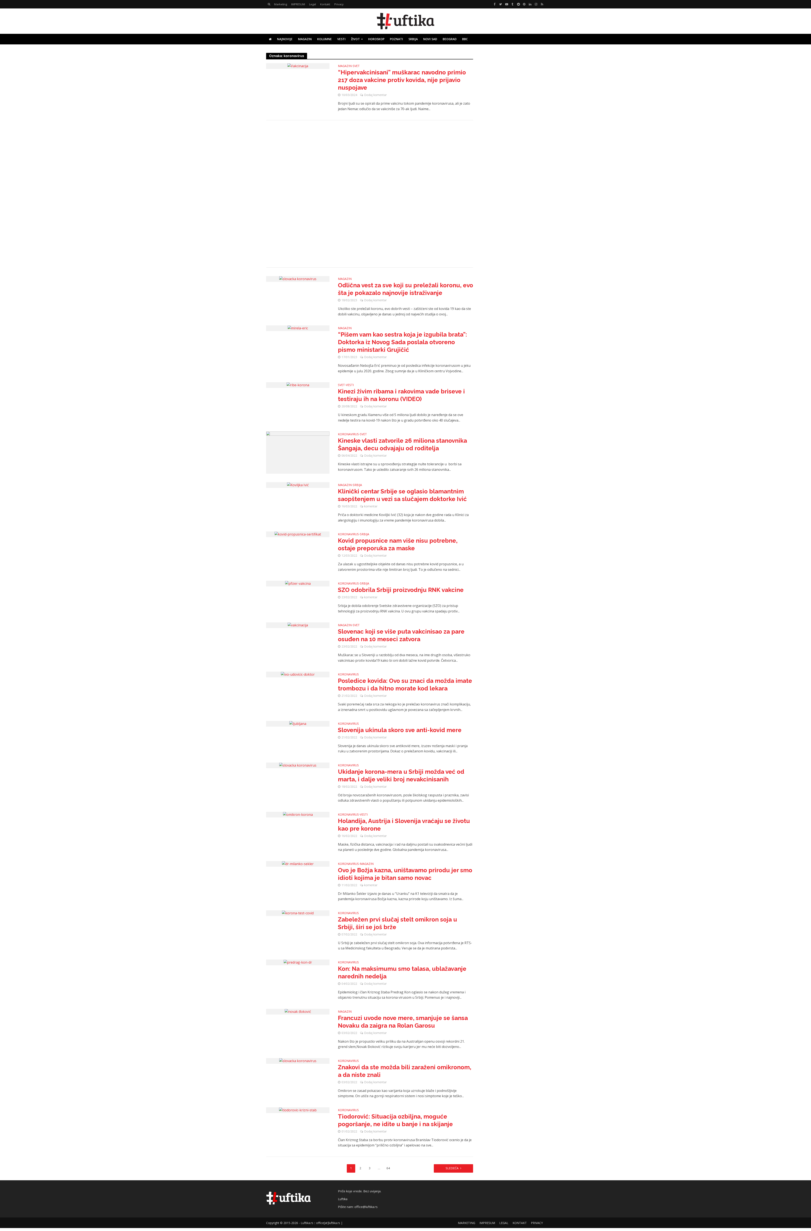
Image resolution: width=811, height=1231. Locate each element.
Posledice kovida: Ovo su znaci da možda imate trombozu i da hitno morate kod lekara (405, 684)
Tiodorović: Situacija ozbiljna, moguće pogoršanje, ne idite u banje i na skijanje (395, 1120)
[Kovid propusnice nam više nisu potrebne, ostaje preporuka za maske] (298, 534)
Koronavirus (348, 434)
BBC (465, 39)
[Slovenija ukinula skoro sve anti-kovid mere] (297, 723)
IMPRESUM (298, 4)
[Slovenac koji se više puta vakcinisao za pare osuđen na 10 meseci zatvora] (298, 625)
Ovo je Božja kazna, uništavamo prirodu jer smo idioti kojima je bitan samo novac (405, 874)
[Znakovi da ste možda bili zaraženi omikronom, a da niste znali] (297, 1060)
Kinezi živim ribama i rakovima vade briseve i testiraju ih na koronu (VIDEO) (401, 395)
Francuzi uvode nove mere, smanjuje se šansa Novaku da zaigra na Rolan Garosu (403, 1022)
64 (388, 1168)
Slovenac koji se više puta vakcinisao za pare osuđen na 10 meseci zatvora (401, 635)
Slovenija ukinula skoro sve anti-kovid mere (399, 730)
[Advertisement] (369, 194)
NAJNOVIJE (285, 39)
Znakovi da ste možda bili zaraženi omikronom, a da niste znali (404, 1071)
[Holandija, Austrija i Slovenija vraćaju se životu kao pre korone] (298, 814)
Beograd (450, 39)
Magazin (305, 39)
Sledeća (452, 1168)
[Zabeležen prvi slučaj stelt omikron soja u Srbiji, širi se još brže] (298, 913)
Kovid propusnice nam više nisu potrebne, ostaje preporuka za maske (397, 544)
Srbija (413, 39)
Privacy (339, 4)
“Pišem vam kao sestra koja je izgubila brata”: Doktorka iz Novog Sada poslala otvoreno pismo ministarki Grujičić (402, 342)
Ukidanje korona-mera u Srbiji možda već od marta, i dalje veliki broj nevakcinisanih (401, 775)
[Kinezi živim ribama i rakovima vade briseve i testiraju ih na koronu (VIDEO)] (298, 384)
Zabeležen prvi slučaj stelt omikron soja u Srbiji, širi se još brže (397, 923)
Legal (312, 4)
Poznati (396, 39)
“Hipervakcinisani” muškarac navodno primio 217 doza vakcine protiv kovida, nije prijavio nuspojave (402, 80)
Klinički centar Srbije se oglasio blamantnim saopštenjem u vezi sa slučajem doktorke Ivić (402, 495)
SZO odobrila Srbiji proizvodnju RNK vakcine (401, 589)
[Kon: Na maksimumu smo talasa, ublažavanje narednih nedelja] (298, 962)
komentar (370, 506)
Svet (356, 66)
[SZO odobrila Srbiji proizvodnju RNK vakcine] (298, 583)
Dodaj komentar (375, 95)
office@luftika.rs (366, 1207)
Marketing (280, 4)
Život (355, 39)
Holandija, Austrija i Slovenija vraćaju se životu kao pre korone (404, 824)
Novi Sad (430, 39)
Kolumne (324, 39)
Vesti (341, 39)
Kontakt (325, 4)
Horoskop (376, 39)
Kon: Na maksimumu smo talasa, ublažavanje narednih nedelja (402, 972)
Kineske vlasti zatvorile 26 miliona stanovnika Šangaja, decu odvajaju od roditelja (402, 444)
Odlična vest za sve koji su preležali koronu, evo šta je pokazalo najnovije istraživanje (405, 289)
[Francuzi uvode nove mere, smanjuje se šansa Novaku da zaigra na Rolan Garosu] (298, 1011)
